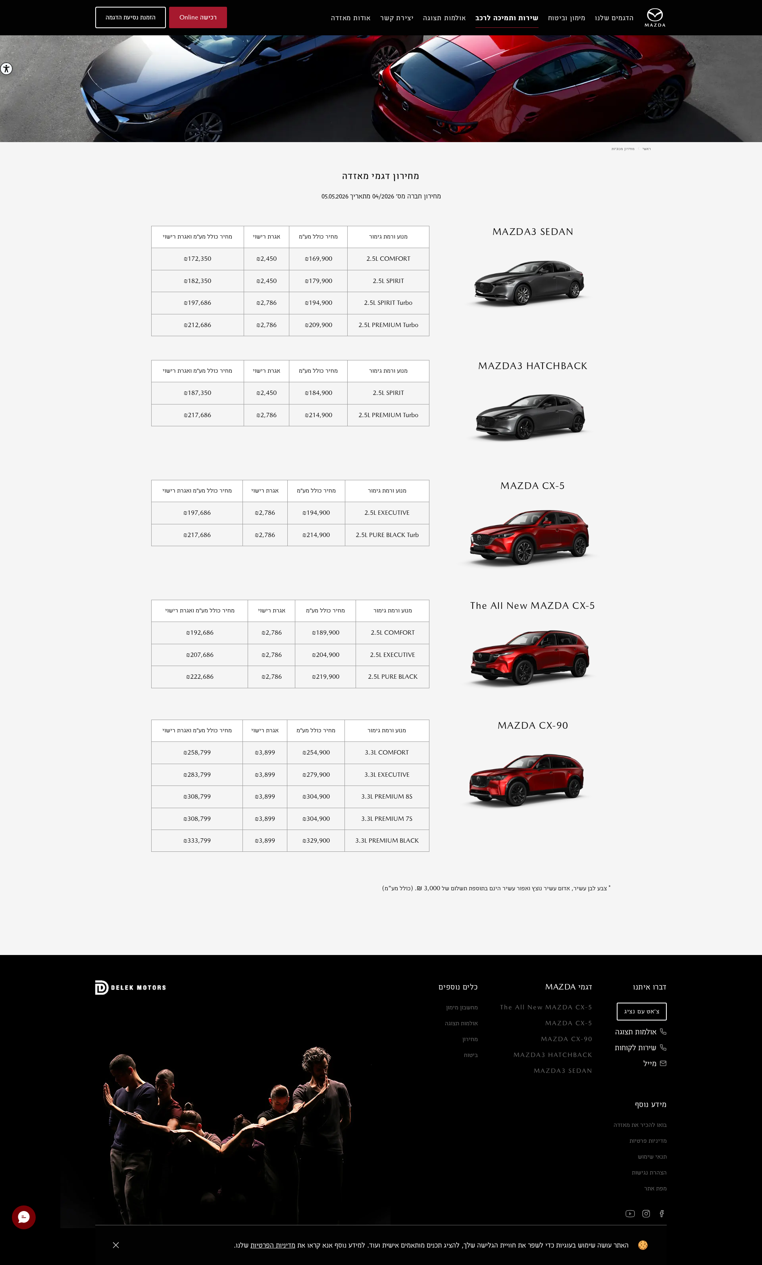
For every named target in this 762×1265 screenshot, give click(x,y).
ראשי (647, 148)
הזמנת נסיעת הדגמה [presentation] (131, 17)
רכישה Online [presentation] (198, 17)
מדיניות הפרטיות (272, 1245)
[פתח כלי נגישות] (6, 68)
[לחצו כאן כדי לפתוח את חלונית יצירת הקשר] (24, 1217)
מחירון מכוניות (623, 148)
